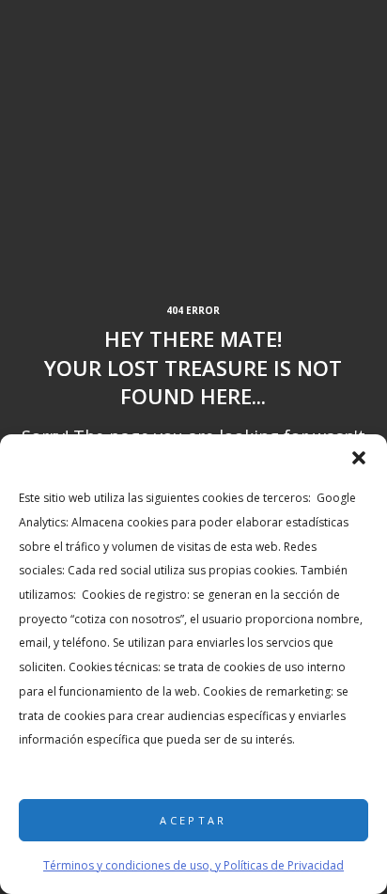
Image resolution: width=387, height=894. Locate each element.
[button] (358, 457)
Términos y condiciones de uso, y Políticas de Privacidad (193, 865)
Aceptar (193, 820)
